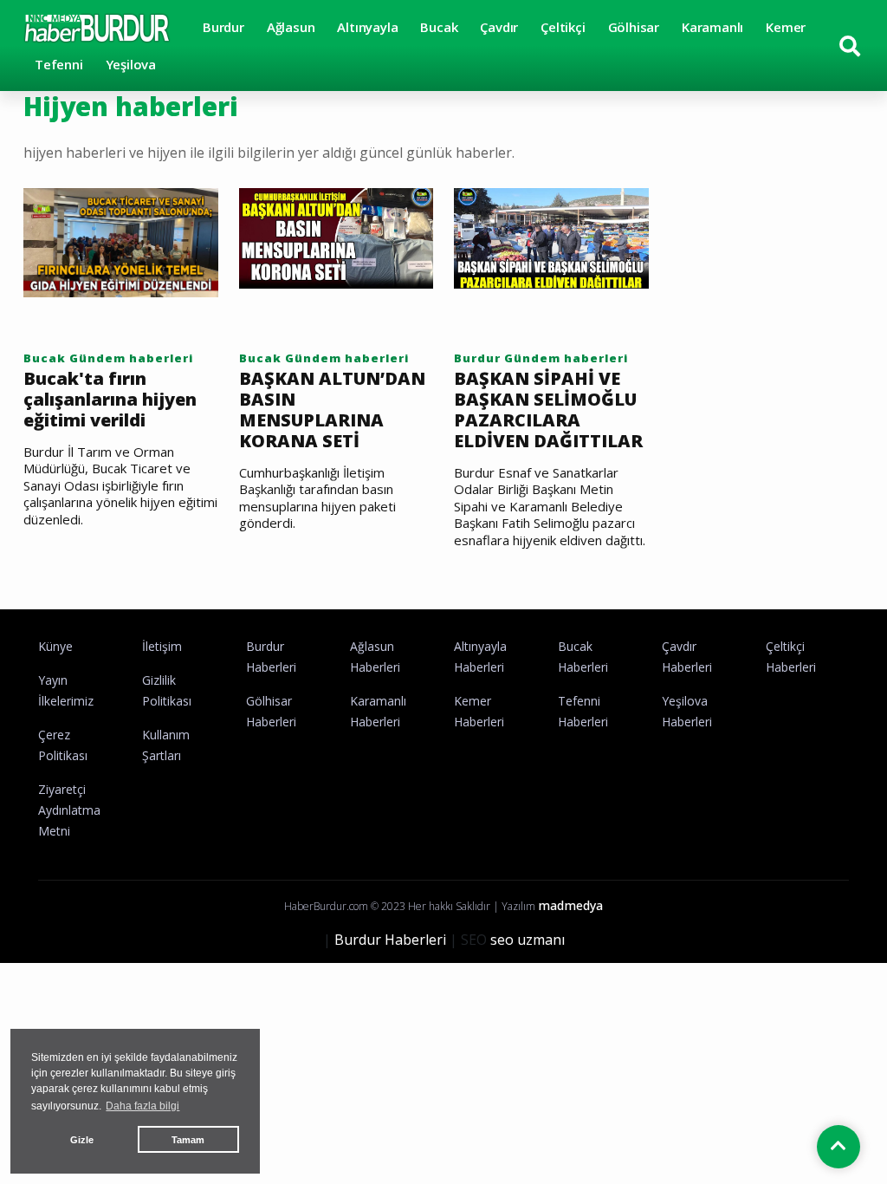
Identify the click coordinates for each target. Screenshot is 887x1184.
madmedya (570, 905)
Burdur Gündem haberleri (541, 358)
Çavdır (499, 27)
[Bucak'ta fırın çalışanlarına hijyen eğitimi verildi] (120, 240)
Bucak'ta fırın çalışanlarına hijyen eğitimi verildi (110, 399)
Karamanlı (712, 27)
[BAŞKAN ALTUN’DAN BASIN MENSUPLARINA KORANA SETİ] (336, 236)
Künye (55, 646)
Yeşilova (131, 64)
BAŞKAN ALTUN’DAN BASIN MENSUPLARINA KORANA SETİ (332, 410)
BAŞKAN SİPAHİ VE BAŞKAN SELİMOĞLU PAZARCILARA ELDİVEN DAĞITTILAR (548, 410)
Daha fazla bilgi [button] (142, 1106)
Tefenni (59, 64)
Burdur (223, 27)
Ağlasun (291, 27)
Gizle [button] (82, 1140)
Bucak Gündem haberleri (108, 358)
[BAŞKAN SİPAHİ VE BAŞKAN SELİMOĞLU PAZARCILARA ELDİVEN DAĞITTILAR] (551, 236)
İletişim (162, 646)
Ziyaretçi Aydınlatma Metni (69, 810)
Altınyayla (367, 27)
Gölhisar (633, 27)
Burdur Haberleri (390, 939)
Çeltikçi (563, 27)
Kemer (786, 27)
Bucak (438, 27)
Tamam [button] (188, 1140)
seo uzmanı (527, 939)
